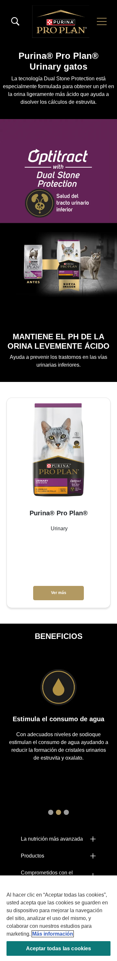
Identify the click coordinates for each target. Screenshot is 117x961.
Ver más (58, 592)
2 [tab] (58, 812)
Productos (32, 856)
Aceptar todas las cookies (58, 948)
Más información (52, 934)
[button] (102, 21)
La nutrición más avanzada (52, 839)
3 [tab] (66, 812)
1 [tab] (50, 812)
